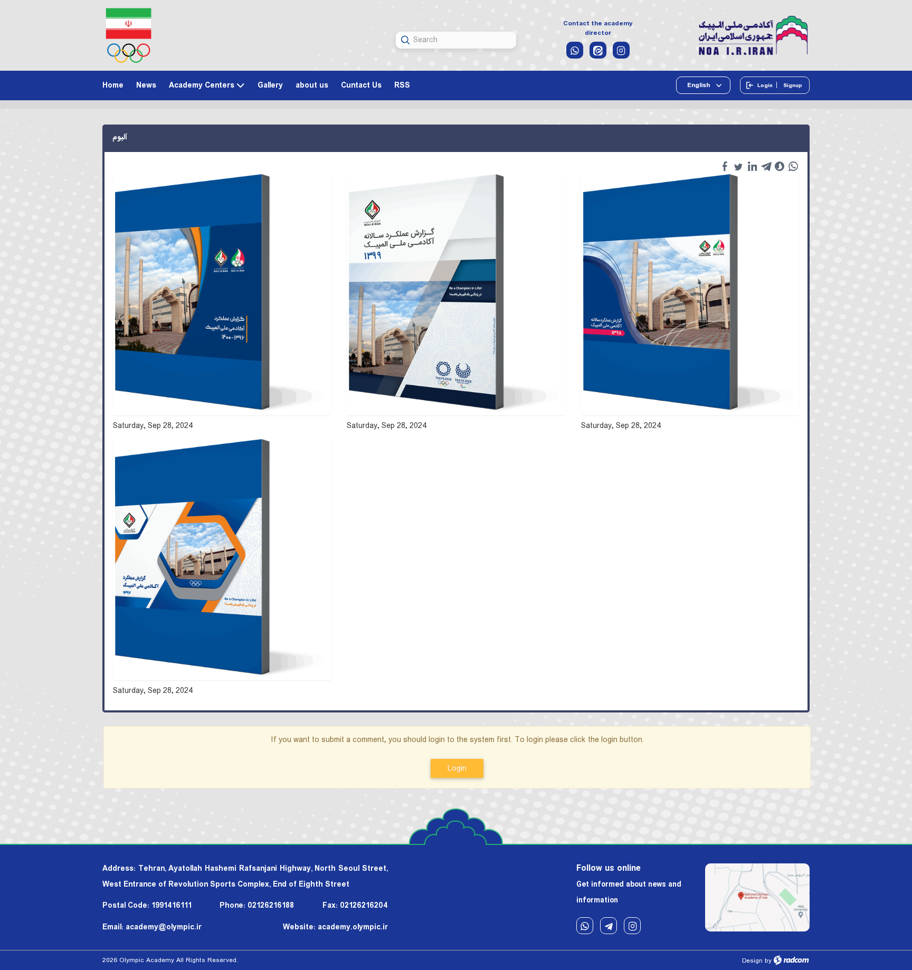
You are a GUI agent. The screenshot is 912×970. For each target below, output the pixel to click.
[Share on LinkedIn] (752, 166)
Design (752, 961)
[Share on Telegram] (766, 166)
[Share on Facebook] (724, 166)
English (699, 85)
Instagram (632, 925)
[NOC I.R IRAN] (128, 35)
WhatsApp (584, 925)
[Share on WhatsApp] (793, 166)
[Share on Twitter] (738, 166)
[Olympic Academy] (753, 36)
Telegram (608, 925)
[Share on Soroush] (779, 166)
